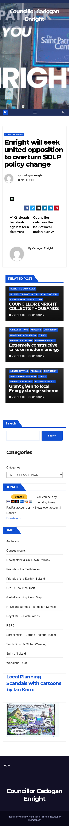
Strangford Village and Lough (26, 299)
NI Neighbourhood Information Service (31, 606)
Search (10, 423)
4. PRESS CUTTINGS (14, 134)
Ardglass (36, 330)
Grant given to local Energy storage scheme (33, 388)
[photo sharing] (12, 198)
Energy (42, 335)
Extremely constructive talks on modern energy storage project (34, 349)
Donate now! (14, 518)
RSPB (10, 625)
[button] (63, 112)
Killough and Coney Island (24, 294)
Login (6, 765)
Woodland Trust (16, 662)
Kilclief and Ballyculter (22, 289)
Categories (13, 467)
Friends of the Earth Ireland (23, 569)
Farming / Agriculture (21, 340)
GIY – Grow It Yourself (20, 588)
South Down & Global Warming (26, 644)
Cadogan (37, 315)
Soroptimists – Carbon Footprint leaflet (31, 634)
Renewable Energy (44, 340)
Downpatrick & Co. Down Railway (28, 559)
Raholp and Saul (49, 294)
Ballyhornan (50, 330)
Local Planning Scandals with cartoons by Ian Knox (33, 683)
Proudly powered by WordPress (24, 816)
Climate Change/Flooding (23, 335)
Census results (16, 550)
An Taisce (12, 541)
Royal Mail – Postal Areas (23, 616)
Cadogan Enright (32, 175)
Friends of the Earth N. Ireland (25, 578)
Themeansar (34, 820)
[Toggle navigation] (35, 112)
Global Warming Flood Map (24, 597)
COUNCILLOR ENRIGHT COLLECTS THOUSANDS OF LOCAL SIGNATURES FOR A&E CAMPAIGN (33, 310)
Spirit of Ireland (16, 653)
